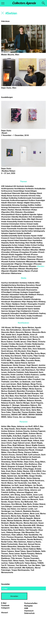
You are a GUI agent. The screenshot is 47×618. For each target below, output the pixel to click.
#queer (34, 236)
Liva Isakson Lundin (25, 509)
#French (14, 257)
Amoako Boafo (33, 429)
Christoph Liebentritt (26, 346)
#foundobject (29, 212)
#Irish (10, 259)
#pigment (12, 233)
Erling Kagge (28, 469)
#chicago (16, 292)
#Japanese (31, 259)
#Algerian (27, 247)
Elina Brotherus (30, 464)
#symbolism (37, 240)
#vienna (4, 318)
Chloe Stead (32, 342)
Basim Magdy (36, 443)
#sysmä (4, 316)
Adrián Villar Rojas (8, 426)
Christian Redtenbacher (34, 344)
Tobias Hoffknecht (16, 563)
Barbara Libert (25, 339)
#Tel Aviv (11, 316)
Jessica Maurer (31, 368)
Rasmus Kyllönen (19, 400)
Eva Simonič (16, 356)
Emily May (30, 353)
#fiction (34, 210)
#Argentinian (6, 250)
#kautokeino (16, 302)
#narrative (32, 226)
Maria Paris (16, 386)
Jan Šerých (37, 485)
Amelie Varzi (11, 335)
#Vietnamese (16, 273)
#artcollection (39, 189)
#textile (33, 243)
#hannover (18, 299)
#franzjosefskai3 (8, 214)
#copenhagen (34, 292)
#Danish (4, 254)
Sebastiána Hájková (28, 405)
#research (5, 238)
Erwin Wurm (11, 471)
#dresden (5, 295)
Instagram (5, 608)
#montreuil (20, 306)
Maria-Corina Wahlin (30, 386)
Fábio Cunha (27, 356)
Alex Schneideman (13, 330)
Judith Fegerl (33, 497)
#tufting (39, 243)
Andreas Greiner (8, 433)
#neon (3, 229)
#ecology (23, 205)
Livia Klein (14, 382)
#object (31, 229)
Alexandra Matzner (23, 332)
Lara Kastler (11, 377)
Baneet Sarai (13, 339)
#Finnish (26, 254)
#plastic (20, 233)
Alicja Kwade (9, 429)
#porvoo (4, 311)
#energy (4, 207)
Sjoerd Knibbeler (33, 551)
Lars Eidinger (6, 506)
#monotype (5, 226)
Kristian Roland (39, 504)
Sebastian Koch (23, 546)
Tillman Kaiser (18, 561)
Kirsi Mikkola (16, 504)
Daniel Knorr (25, 459)
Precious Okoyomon (15, 537)
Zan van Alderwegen (27, 417)
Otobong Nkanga (13, 532)
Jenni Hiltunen (18, 488)
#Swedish (13, 271)
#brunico (13, 290)
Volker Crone (12, 417)
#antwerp (23, 283)
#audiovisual (6, 193)
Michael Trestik (29, 521)
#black (39, 193)
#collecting (13, 198)
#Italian (23, 259)
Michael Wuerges (32, 393)
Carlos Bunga (19, 448)
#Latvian (12, 262)
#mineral (37, 222)
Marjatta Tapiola (28, 516)
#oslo (14, 309)
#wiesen (11, 318)
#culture (31, 200)
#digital (27, 203)
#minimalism (14, 224)
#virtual (34, 245)
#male (3, 222)
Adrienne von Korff (24, 426)
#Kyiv (24, 302)
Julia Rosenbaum (28, 370)
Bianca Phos (6, 445)
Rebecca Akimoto (34, 400)
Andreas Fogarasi (38, 431)
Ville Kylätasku (28, 568)
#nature (40, 226)
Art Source (34, 337)
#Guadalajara (15, 297)
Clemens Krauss (8, 455)
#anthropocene (7, 189)
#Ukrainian (5, 273)
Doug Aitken (40, 462)
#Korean (39, 259)
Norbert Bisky (6, 530)
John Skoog (15, 495)
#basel (38, 285)
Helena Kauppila (21, 481)
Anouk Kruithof (14, 441)
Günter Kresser (19, 365)
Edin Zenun (6, 464)
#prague (11, 311)
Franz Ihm (36, 473)
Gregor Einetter (35, 476)
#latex (23, 219)
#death (4, 203)
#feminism (26, 210)
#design (20, 203)
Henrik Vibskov (7, 483)
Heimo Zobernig (33, 478)
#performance (15, 231)
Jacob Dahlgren (25, 485)
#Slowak (21, 269)
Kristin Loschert (17, 375)
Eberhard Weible (8, 353)
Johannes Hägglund (24, 492)
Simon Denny (16, 549)
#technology (20, 243)
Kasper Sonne (14, 502)
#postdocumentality (9, 236)
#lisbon (8, 304)
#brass (9, 196)
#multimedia (16, 226)
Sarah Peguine (37, 403)
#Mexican (41, 262)
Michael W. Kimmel (16, 393)
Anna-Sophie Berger (20, 438)
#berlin (10, 287)
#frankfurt (5, 297)
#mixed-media (32, 224)
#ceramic (24, 196)
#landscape (16, 219)
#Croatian (34, 252)
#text (27, 243)
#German (23, 257)
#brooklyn (5, 290)
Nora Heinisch (21, 396)
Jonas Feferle (26, 495)
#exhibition (25, 207)
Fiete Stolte (26, 473)
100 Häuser (6, 327)
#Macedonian (31, 262)
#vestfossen (37, 316)
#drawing (15, 205)
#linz (3, 304)
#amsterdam (13, 283)
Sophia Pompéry (27, 554)
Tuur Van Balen (34, 565)
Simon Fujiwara (7, 551)
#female (18, 210)
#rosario (35, 311)
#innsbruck (5, 302)
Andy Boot (17, 436)
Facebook (5, 605)
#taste (11, 243)
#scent (13, 238)
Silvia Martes (36, 408)
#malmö (4, 306)
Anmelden (14, 596)
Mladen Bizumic (16, 523)
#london (23, 304)
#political (27, 233)
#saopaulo (5, 313)
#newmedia (11, 229)
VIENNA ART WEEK (19, 415)
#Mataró (11, 306)
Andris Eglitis (6, 436)
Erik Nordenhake (15, 469)
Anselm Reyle (26, 441)
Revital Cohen (7, 542)
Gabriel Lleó (12, 476)
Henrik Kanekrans (36, 481)
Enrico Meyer (40, 353)
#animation (29, 186)
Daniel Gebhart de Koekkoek (28, 457)
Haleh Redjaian (7, 478)
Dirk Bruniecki (20, 351)
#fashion (10, 210)
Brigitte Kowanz (38, 445)
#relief (39, 236)
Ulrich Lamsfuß (15, 568)
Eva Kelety (5, 356)
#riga (18, 311)
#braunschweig (32, 287)
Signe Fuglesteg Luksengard (18, 408)
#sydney (42, 313)
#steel (16, 240)
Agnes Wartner (28, 327)
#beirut (4, 287)
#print (20, 236)
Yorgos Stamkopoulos (20, 570)
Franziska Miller (18, 360)
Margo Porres (36, 384)
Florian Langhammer (31, 358)
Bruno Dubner (7, 342)
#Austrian (26, 250)
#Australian (16, 250)
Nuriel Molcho (18, 530)
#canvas (16, 196)
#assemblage (18, 191)
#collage (4, 198)
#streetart (23, 240)
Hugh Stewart (32, 365)
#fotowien (19, 212)
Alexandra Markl (8, 332)
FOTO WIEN (6, 360)
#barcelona (30, 285)
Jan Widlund (6, 488)
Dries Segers (32, 351)
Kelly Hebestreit (31, 372)
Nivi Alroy (37, 528)
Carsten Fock (31, 448)
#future (18, 214)
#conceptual (37, 198)
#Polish (4, 266)
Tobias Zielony (30, 563)
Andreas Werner (35, 433)
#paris (30, 309)
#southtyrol (23, 313)
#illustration (23, 217)
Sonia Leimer (14, 554)
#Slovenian (12, 269)
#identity (14, 217)
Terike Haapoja (23, 556)
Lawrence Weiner (20, 506)
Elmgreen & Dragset (15, 466)
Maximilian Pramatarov (26, 391)
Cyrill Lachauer (34, 455)
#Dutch (11, 254)
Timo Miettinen (31, 561)
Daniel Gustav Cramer (10, 459)
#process (26, 236)
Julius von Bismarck (30, 499)
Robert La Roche (34, 542)
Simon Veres (25, 410)
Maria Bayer (6, 386)
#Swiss (21, 271)
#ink (30, 217)
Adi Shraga (16, 327)
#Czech (41, 252)
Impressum (29, 611)
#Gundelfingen (27, 297)
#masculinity (12, 222)
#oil (43, 229)
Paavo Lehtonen (15, 398)
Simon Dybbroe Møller (10, 410)
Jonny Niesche (21, 497)
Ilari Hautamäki (20, 483)
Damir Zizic (27, 349)
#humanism (6, 217)
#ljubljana (16, 304)
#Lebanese (20, 262)
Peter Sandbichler (31, 535)
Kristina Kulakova (31, 375)
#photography (39, 231)
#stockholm (34, 313)
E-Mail (3, 603)
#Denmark (11, 203)
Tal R (14, 556)
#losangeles (32, 304)
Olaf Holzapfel (31, 530)
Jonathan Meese (8, 497)
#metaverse (28, 222)
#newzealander (7, 264)
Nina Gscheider (26, 528)
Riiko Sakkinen (20, 542)
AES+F (36, 426)
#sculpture (28, 238)
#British (42, 250)
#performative (27, 231)
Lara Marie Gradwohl (25, 377)
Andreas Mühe (22, 433)
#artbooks (30, 189)
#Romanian (23, 266)
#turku (23, 316)
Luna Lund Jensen (8, 384)
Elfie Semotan (17, 464)
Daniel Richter (17, 462)
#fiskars (40, 295)
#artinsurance (7, 191)
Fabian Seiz (15, 473)
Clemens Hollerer (31, 452)
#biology (32, 193)
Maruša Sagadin (26, 518)
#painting (5, 231)
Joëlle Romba (11, 490)
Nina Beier (9, 396)
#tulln (18, 316)
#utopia (21, 245)
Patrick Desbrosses (31, 398)
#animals (20, 186)
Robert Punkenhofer (9, 544)
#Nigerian (18, 264)
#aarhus (4, 283)
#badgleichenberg (8, 285)
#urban (15, 245)
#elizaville (24, 295)
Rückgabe (28, 606)
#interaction (6, 219)
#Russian (32, 266)
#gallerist (25, 214)
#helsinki (27, 299)
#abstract (9, 186)
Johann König (23, 490)
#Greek (40, 257)
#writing (40, 245)
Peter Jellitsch (17, 535)
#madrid (41, 304)
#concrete (5, 200)
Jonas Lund (37, 495)
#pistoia (36, 309)
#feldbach (32, 295)
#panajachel (22, 309)
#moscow (29, 306)
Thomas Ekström (29, 412)
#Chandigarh (6, 292)
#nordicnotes (22, 229)
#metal (20, 222)
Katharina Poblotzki (16, 372)
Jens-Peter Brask (32, 488)
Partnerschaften (30, 603)
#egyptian (19, 254)
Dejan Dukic (29, 462)
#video (27, 245)
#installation (37, 217)
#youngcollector (7, 247)
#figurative (5, 212)
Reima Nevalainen (18, 539)
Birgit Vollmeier (19, 445)
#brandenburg (19, 287)
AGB (26, 608)
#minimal (5, 224)
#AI (14, 186)
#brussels (21, 290)
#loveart (39, 219)
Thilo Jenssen (16, 558)
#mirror (23, 224)
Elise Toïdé (20, 353)
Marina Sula (16, 516)
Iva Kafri (15, 485)
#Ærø (37, 283)
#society (36, 238)
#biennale (16, 193)
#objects (38, 229)
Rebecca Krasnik (8, 403)
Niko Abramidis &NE (27, 525)
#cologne (24, 292)
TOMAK (40, 563)
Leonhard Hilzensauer (18, 379)
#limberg (41, 302)
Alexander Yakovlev (30, 330)
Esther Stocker (23, 471)
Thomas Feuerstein (31, 558)
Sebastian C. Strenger (10, 405)
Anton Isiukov (23, 337)
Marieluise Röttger (20, 389)
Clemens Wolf (21, 455)
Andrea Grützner (8, 431)
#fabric (4, 210)
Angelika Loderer (29, 436)
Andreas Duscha (23, 431)
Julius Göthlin (15, 499)
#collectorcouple (24, 198)
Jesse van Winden (16, 368)
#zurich (35, 318)
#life (28, 219)
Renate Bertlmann (34, 539)
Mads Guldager (23, 384)
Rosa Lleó (23, 544)
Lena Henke (33, 506)
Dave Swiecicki (39, 349)
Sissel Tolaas (20, 551)
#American (36, 247)
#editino (31, 205)
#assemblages (31, 191)
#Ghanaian (31, 257)
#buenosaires (31, 290)
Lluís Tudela (36, 382)
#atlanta (31, 283)
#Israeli (17, 259)
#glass (39, 214)
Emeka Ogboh (31, 466)
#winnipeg (20, 318)
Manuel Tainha (7, 514)
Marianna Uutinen (21, 514)
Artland (36, 441)
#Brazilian (34, 250)
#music (24, 226)
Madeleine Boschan (31, 511)
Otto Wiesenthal (27, 532)
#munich (37, 306)
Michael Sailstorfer (14, 521)
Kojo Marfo (27, 504)
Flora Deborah (16, 358)
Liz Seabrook (25, 382)
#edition (38, 205)
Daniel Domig (9, 457)
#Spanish (5, 271)
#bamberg (21, 285)
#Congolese (24, 252)
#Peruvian (37, 264)
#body (3, 196)
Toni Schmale (21, 565)
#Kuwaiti (4, 262)
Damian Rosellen (14, 349)
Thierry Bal (16, 412)
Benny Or (36, 339)
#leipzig (30, 302)
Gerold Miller (23, 476)
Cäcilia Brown (6, 448)
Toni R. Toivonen (8, 565)
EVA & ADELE (36, 471)
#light (33, 219)
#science (19, 238)
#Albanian (19, 247)
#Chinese (15, 252)
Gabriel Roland (21, 363)
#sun (30, 240)
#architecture (19, 189)
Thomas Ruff (6, 561)
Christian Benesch (15, 344)
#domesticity (6, 205)
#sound (10, 240)
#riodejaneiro (26, 311)
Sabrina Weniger (23, 403)
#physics (4, 233)
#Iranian (4, 259)
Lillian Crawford (34, 379)
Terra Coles (6, 412)
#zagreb (27, 318)
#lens (35, 302)
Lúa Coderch (16, 511)
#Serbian (40, 266)
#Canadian (5, 252)
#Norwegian (28, 264)
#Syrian (27, 271)
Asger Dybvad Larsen (21, 443)
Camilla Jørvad (20, 342)
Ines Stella (32, 483)
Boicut (28, 445)
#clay (38, 196)
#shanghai (14, 313)
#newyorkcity (6, 309)
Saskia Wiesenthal (8, 546)
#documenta (35, 203)
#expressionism (36, 207)
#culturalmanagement (19, 200)
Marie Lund (34, 514)
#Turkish (34, 271)
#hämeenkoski (7, 299)
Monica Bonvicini (30, 523)
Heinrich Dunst (7, 481)
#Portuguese (13, 266)
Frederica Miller (7, 363)
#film (12, 212)
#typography (6, 245)
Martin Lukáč (13, 518)
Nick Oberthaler (11, 525)
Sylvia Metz (36, 410)
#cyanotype (40, 200)
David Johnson (7, 351)
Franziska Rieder (33, 360)
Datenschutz (29, 613)
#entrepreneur (14, 207)
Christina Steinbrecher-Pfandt (22, 450)
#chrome (32, 196)
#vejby (29, 316)
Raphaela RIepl (30, 537)
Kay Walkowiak (27, 502)
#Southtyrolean (32, 269)
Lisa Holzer (11, 509)
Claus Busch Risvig (15, 452)
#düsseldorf (14, 295)
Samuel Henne (34, 544)
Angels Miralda (23, 335)
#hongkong (36, 299)
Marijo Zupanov (35, 389)
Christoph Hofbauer (9, 346)
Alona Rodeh (21, 429)
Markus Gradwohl (8, 391)
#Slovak (4, 269)
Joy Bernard (15, 370)
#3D (3, 186)
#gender (33, 214)
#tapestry (5, 243)
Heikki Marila (20, 478)
